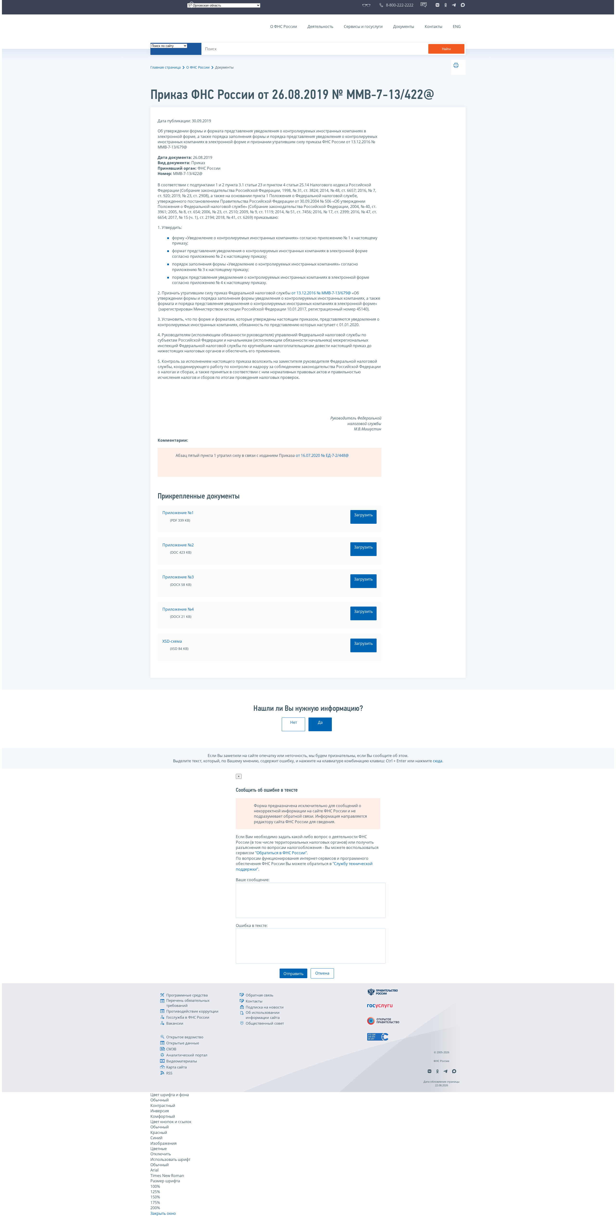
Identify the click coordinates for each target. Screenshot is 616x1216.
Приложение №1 (178, 512)
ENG (457, 26)
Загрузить (363, 514)
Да (320, 722)
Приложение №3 (178, 577)
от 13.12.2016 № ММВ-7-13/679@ (320, 293)
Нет (293, 722)
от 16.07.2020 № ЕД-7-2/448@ (322, 455)
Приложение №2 (178, 545)
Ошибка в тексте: (252, 925)
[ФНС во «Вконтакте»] (437, 5)
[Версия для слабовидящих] (367, 5)
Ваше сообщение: (253, 879)
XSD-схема (172, 641)
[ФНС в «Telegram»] (453, 5)
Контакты (433, 26)
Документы (403, 26)
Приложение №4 (178, 609)
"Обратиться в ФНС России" (281, 852)
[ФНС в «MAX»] (462, 5)
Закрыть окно (163, 1213)
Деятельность (320, 26)
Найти (446, 49)
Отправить (293, 973)
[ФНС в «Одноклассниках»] (445, 5)
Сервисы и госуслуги (363, 26)
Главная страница (165, 67)
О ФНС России (283, 26)
